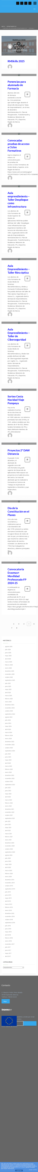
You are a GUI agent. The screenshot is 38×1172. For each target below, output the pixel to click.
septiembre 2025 (10, 680)
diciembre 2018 (9, 913)
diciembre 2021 (9, 809)
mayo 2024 (8, 726)
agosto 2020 (8, 855)
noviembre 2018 (9, 916)
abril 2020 (8, 867)
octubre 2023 (9, 748)
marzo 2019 (8, 904)
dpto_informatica (13, 50)
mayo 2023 (8, 760)
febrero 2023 (9, 769)
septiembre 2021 (10, 818)
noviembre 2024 (9, 708)
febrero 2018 (9, 938)
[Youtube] (25, 3)
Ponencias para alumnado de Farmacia (17, 85)
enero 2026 (8, 668)
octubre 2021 (9, 815)
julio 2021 (8, 821)
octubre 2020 (9, 849)
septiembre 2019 (10, 889)
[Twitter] (21, 3)
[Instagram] (29, 3)
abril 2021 (8, 830)
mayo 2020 (8, 864)
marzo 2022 (8, 800)
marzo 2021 (8, 834)
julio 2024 (8, 720)
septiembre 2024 (10, 714)
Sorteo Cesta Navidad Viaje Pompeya (16, 400)
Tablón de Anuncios (13, 131)
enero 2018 (8, 941)
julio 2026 (8, 649)
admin (16, 46)
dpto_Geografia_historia (23, 497)
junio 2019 (8, 895)
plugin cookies (33, 1169)
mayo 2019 (8, 898)
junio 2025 (8, 686)
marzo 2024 (8, 732)
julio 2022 (8, 788)
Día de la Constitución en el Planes (18, 511)
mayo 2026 (8, 656)
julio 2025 (8, 683)
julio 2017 (8, 947)
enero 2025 (8, 702)
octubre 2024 (9, 711)
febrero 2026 (9, 665)
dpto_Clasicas (19, 385)
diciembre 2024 (9, 705)
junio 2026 (8, 653)
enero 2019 (8, 910)
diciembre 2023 (9, 741)
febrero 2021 (9, 837)
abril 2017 (8, 956)
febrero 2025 (9, 699)
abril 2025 (8, 692)
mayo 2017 (8, 953)
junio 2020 (8, 861)
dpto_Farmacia (25, 71)
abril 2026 (8, 659)
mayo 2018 (8, 932)
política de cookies (20, 1167)
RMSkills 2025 (16, 61)
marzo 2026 (8, 662)
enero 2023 (8, 772)
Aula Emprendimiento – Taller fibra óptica (19, 269)
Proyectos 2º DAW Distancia (19, 452)
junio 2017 (8, 950)
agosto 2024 (8, 717)
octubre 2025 (9, 677)
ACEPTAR (19, 1170)
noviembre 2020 (9, 846)
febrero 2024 (9, 735)
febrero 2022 (9, 803)
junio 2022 (8, 791)
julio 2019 (8, 892)
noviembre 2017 (9, 944)
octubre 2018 (9, 919)
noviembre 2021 (9, 812)
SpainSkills (11, 51)
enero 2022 (8, 806)
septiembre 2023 (10, 751)
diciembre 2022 (9, 775)
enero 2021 (8, 840)
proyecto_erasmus (13, 558)
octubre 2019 (9, 886)
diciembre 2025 (9, 671)
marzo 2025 (8, 695)
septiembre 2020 (10, 852)
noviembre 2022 (9, 778)
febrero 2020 (9, 873)
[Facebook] (17, 3)
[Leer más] (27, 97)
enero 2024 (8, 738)
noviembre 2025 (9, 674)
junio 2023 (8, 757)
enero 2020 (8, 876)
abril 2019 (8, 901)
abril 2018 (8, 935)
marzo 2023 (8, 766)
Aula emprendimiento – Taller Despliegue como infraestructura (19, 199)
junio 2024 (8, 723)
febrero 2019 (9, 907)
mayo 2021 (8, 827)
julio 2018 (8, 926)
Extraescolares (22, 50)
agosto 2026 (8, 646)
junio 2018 (8, 929)
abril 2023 (8, 763)
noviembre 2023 (9, 744)
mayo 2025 (8, 689)
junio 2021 (8, 824)
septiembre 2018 (10, 922)
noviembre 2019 (9, 883)
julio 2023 (8, 754)
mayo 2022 (8, 794)
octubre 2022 (9, 781)
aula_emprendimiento (14, 71)
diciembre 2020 (9, 843)
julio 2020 (8, 858)
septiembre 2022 (10, 784)
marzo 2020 (8, 870)
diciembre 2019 (9, 880)
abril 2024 (8, 729)
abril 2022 (8, 797)
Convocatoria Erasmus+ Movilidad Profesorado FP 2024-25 (17, 576)
